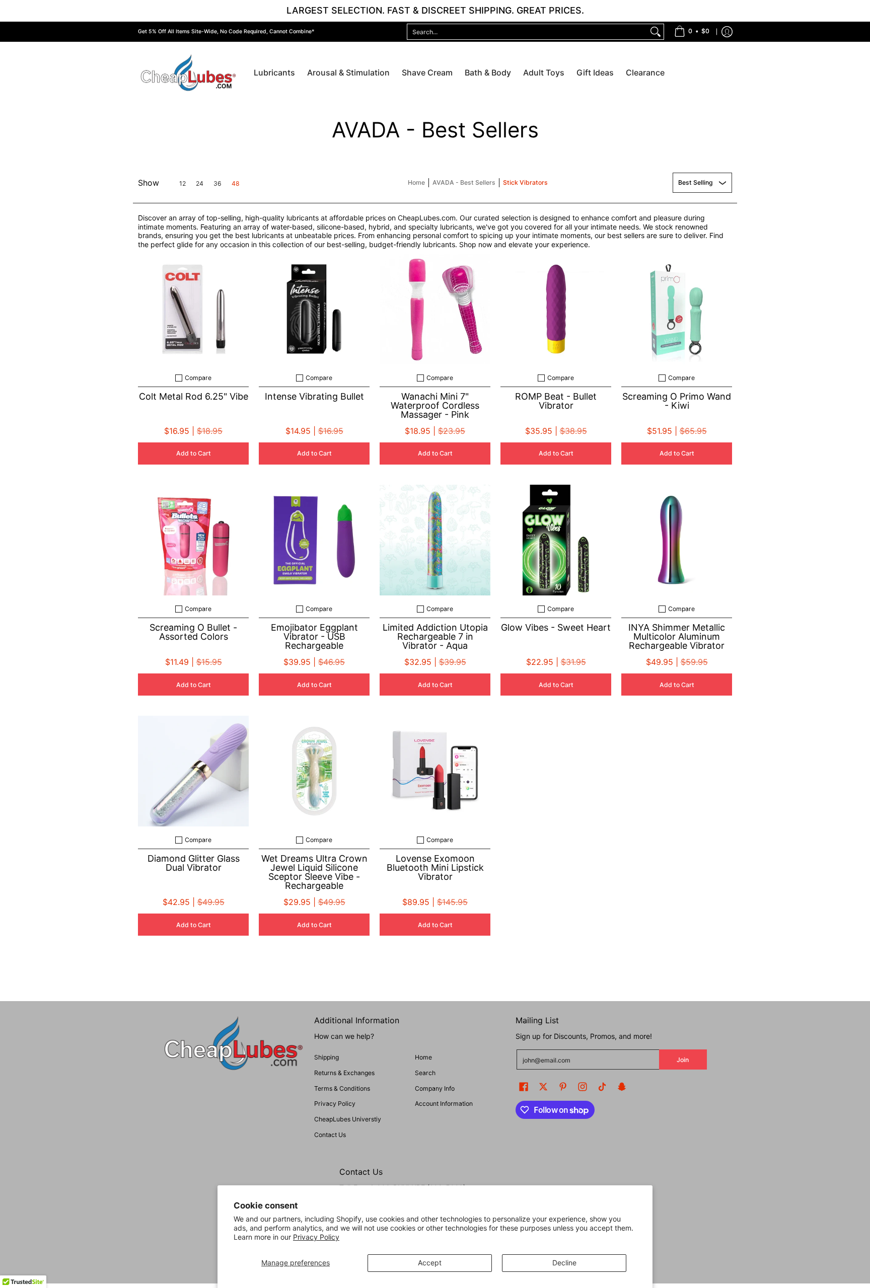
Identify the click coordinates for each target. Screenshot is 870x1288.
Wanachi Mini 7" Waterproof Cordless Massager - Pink (435, 405)
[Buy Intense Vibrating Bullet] (314, 309)
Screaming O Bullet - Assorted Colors (193, 632)
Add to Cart (193, 453)
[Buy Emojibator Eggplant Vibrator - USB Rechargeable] (314, 540)
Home (416, 182)
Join (683, 1060)
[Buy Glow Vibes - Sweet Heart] (555, 540)
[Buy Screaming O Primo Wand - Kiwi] (676, 309)
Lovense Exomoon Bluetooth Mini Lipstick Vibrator (435, 867)
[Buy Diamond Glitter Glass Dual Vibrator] (193, 771)
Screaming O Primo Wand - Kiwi (676, 401)
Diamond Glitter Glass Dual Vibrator (194, 863)
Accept (430, 1262)
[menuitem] (692, 32)
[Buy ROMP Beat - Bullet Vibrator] (555, 309)
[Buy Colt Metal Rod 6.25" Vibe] (193, 309)
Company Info (435, 1088)
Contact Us (330, 1135)
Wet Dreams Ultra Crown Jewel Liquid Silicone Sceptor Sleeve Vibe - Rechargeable (314, 872)
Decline (564, 1262)
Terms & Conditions (342, 1088)
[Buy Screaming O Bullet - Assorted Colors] (193, 540)
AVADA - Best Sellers (463, 182)
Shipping (326, 1057)
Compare (198, 378)
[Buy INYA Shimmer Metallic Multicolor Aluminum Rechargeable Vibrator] (676, 540)
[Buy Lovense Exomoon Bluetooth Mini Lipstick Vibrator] (435, 771)
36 (217, 183)
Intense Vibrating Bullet (314, 396)
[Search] (655, 31)
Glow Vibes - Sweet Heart (556, 627)
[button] (524, 1086)
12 (182, 183)
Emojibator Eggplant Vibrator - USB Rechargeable (314, 636)
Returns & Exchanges (344, 1073)
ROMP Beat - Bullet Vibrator (556, 401)
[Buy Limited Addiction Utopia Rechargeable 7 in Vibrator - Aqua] (435, 540)
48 (236, 183)
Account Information (444, 1103)
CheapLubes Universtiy (347, 1119)
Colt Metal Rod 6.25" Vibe (193, 396)
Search (425, 1073)
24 (199, 183)
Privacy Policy (316, 1237)
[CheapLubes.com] (188, 73)
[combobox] (527, 31)
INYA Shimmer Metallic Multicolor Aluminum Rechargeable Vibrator (676, 636)
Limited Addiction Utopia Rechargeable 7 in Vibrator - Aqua (435, 636)
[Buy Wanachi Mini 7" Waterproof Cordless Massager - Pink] (435, 309)
